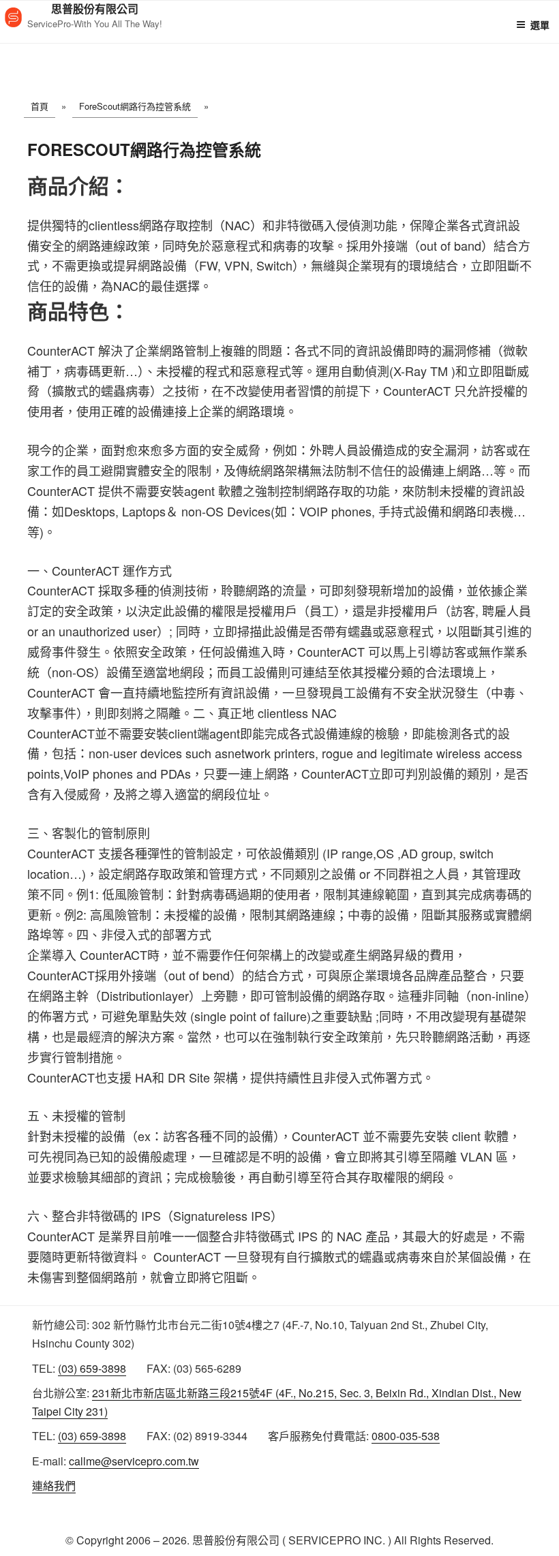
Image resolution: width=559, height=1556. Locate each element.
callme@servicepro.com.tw (134, 1461)
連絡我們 (54, 1485)
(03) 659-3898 (92, 1368)
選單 (539, 24)
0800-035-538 (406, 1436)
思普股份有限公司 (94, 8)
